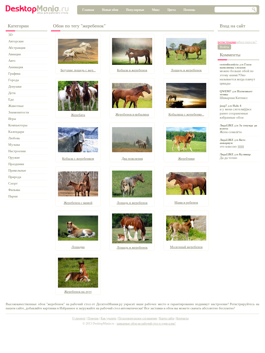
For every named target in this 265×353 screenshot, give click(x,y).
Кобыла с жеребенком (78, 158)
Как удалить (108, 318)
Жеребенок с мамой (78, 203)
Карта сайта (166, 318)
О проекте (78, 318)
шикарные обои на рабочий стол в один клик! (146, 323)
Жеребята (78, 115)
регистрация (227, 42)
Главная (88, 10)
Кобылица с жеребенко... (186, 114)
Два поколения (132, 158)
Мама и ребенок (186, 202)
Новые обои (110, 10)
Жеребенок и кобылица (132, 114)
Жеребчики (186, 158)
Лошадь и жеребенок (186, 70)
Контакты (182, 318)
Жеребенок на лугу (78, 292)
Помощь (189, 10)
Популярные (135, 10)
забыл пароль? (246, 42)
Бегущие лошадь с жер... (78, 70)
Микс (156, 10)
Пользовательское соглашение (137, 318)
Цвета (171, 10)
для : (237, 74)
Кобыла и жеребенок (132, 70)
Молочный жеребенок (186, 247)
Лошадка (78, 247)
